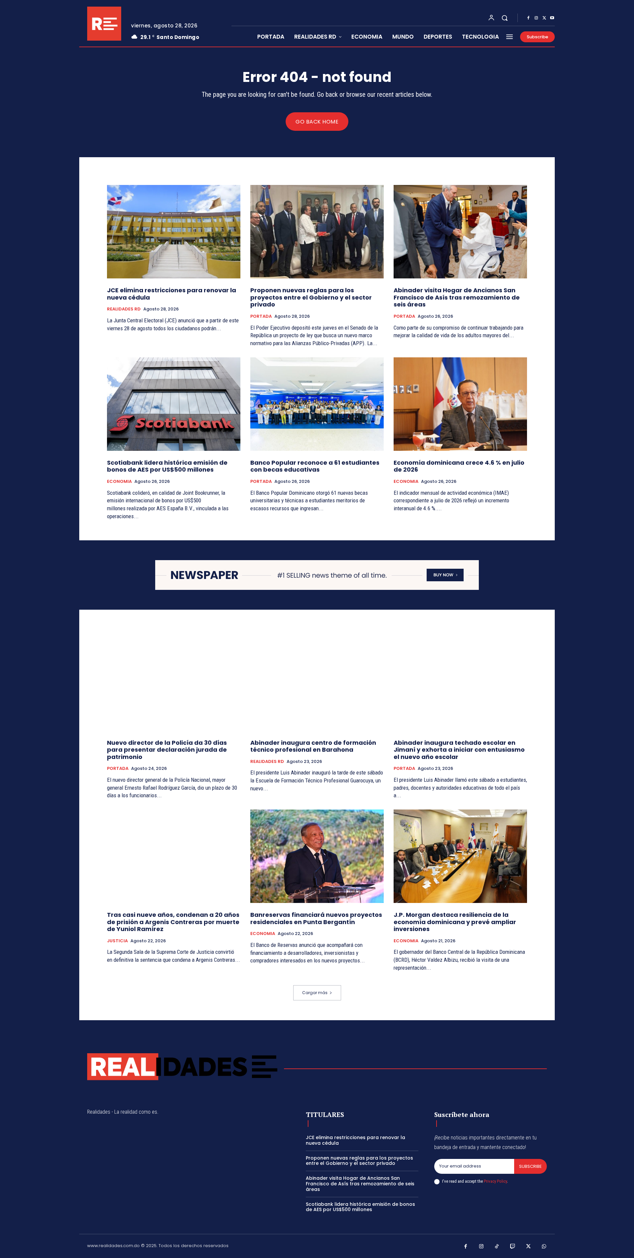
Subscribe (530, 1166)
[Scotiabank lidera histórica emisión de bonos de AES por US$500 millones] (173, 404)
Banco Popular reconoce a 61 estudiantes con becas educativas (314, 466)
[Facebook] (528, 18)
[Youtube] (552, 18)
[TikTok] (497, 1246)
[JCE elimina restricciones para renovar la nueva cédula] (173, 231)
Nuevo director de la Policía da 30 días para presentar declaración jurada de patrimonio (167, 749)
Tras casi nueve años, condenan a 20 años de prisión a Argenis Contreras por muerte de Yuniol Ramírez (173, 922)
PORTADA (261, 316)
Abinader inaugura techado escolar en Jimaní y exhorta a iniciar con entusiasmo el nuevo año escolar (459, 749)
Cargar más (315, 992)
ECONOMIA (119, 481)
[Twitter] (544, 18)
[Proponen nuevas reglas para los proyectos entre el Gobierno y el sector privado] (317, 231)
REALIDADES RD (124, 309)
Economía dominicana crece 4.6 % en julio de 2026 (459, 466)
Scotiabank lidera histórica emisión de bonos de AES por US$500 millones (167, 466)
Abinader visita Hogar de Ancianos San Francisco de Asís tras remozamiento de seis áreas (457, 297)
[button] (504, 18)
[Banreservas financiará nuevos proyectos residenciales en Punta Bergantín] (317, 856)
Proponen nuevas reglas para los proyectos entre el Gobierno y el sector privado (311, 297)
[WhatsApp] (544, 1246)
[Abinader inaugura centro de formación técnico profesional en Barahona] (317, 684)
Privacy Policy (495, 1181)
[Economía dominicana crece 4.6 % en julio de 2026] (460, 404)
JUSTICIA (117, 941)
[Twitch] (513, 1246)
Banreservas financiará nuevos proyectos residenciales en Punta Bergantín (316, 918)
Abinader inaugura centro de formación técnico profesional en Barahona (313, 746)
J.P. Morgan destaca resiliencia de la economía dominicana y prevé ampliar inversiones (455, 922)
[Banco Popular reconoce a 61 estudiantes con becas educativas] (317, 404)
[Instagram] (536, 18)
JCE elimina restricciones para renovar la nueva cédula (171, 294)
